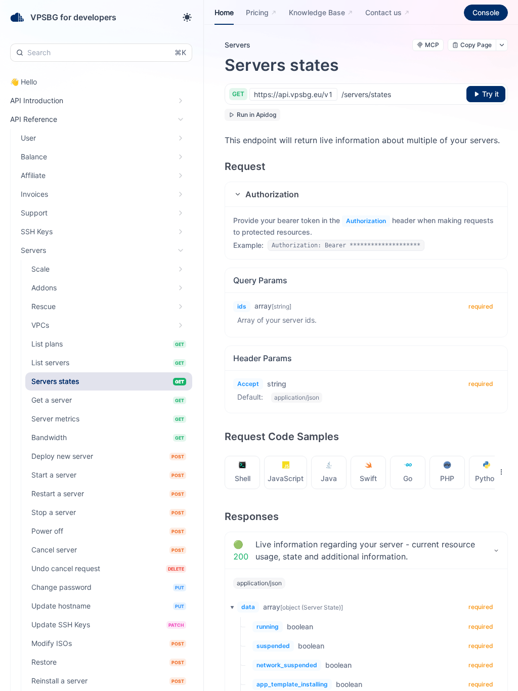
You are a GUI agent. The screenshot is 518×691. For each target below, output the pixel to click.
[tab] (242, 472)
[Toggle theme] (187, 17)
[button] (366, 194)
